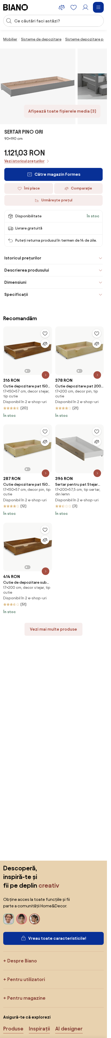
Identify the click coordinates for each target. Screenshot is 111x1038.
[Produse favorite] (73, 7)
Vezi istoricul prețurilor (24, 161)
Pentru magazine (26, 997)
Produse (13, 1029)
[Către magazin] (37, 86)
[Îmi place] (45, 333)
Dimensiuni (15, 282)
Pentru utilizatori (26, 979)
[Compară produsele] (61, 7)
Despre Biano (22, 960)
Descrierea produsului (26, 270)
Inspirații (39, 1029)
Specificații (16, 294)
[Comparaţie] (45, 343)
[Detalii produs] (45, 375)
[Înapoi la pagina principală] (15, 7)
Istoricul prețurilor (22, 258)
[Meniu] (98, 7)
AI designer (69, 1029)
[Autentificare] (85, 7)
